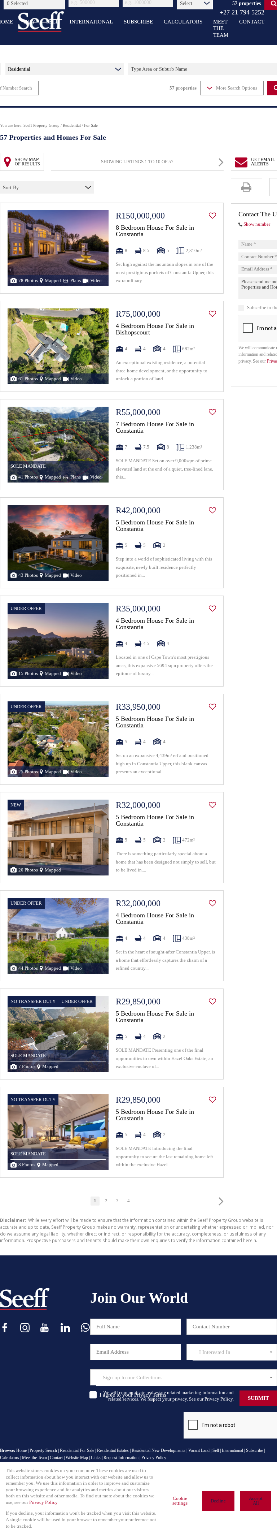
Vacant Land (199, 1450)
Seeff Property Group (41, 125)
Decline (218, 1501)
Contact (56, 1457)
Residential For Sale (77, 1450)
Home (21, 1450)
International (232, 1450)
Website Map (77, 1457)
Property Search (43, 1450)
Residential (72, 125)
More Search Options (236, 88)
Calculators (9, 1457)
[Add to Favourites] (212, 215)
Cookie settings (180, 1501)
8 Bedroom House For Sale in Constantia (155, 230)
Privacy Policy (219, 1399)
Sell (215, 1450)
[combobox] (35, 3)
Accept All (256, 1501)
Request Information (121, 1457)
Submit (258, 1398)
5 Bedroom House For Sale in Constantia (155, 525)
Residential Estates (113, 1450)
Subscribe (254, 1450)
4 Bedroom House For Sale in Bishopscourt (155, 329)
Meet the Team (34, 1457)
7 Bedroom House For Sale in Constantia (155, 427)
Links (96, 1457)
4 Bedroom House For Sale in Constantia (155, 623)
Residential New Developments (158, 1450)
